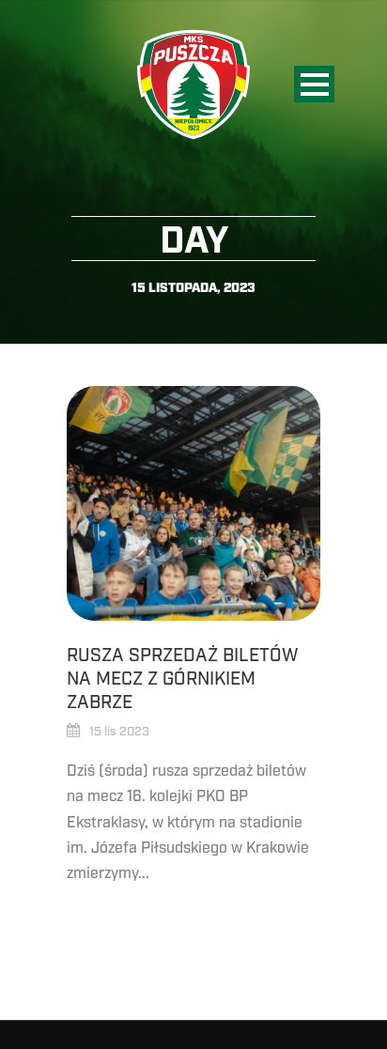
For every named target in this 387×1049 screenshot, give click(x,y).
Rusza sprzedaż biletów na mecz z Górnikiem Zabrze (182, 678)
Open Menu (314, 84)
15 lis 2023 (119, 731)
